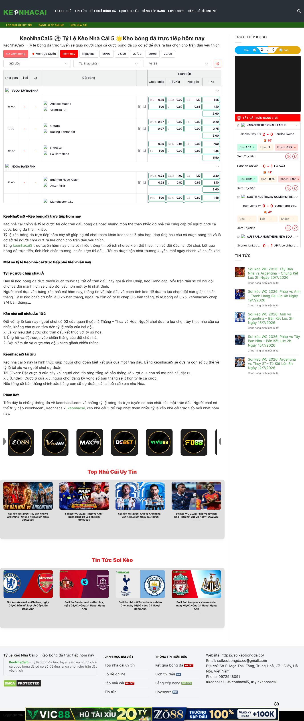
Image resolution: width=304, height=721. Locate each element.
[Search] (299, 11)
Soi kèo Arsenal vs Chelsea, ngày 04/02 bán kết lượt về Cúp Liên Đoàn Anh (28, 605)
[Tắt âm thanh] (217, 63)
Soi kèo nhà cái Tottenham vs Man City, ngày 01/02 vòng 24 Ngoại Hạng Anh (140, 605)
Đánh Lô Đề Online (202, 11)
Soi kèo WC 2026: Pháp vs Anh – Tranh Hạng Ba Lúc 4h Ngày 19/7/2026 (84, 516)
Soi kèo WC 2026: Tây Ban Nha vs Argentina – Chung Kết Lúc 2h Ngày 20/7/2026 (28, 516)
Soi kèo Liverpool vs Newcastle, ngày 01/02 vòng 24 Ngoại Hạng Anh (196, 605)
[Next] (222, 509)
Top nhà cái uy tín (19, 25)
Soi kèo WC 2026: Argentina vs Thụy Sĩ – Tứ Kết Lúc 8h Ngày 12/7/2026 (272, 363)
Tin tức (81, 11)
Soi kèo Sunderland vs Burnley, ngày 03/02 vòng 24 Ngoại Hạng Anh (84, 605)
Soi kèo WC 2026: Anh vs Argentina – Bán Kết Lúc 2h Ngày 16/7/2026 (140, 515)
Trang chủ (63, 11)
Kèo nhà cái (79, 25)
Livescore (176, 11)
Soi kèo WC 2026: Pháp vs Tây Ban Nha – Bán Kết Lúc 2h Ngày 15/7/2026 (196, 515)
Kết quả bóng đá (103, 11)
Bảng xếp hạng (153, 11)
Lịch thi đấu (129, 11)
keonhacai (76, 408)
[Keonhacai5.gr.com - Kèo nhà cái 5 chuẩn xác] (25, 11)
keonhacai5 (22, 245)
